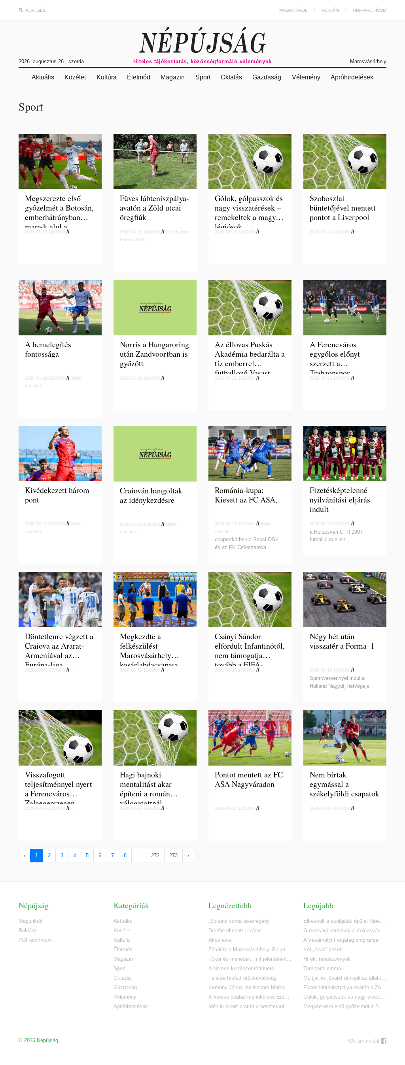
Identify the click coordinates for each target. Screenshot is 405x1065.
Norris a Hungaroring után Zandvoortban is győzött (154, 354)
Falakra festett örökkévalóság (242, 978)
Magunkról (293, 10)
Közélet (75, 77)
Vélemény (306, 77)
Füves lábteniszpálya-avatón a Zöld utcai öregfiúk (154, 208)
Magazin (173, 77)
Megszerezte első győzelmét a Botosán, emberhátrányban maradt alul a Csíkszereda (59, 211)
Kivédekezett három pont (57, 495)
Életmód (138, 77)
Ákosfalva (219, 940)
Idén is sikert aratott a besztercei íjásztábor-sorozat (249, 1006)
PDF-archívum (369, 10)
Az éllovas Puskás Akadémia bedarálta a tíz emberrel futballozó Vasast (250, 357)
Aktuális (43, 77)
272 (155, 855)
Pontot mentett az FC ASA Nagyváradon (249, 779)
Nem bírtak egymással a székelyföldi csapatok (344, 784)
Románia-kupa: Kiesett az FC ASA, (246, 495)
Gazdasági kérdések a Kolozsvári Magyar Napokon (344, 930)
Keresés (35, 10)
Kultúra (107, 77)
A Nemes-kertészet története (241, 968)
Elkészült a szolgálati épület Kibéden (344, 921)
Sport (202, 77)
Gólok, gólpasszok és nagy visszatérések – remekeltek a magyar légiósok (249, 211)
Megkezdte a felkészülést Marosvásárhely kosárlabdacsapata (149, 649)
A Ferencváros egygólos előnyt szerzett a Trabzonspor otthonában (335, 357)
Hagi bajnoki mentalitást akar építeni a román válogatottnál (146, 787)
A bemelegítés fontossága (48, 349)
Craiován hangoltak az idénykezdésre (151, 495)
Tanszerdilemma (322, 968)
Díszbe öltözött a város (235, 930)
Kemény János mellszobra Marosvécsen (249, 987)
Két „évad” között (323, 949)
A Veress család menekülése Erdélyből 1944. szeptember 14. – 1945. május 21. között (249, 997)
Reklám (330, 10)
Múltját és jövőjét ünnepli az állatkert (344, 978)
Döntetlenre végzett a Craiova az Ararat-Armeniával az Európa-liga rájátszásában (59, 649)
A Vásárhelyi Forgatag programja (340, 940)
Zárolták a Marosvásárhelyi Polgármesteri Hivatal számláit (249, 949)
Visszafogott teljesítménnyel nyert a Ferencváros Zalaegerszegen (58, 787)
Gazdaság (266, 77)
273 (173, 855)
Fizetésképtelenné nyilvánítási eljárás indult (340, 499)
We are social (364, 1041)
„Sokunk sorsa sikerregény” (239, 921)
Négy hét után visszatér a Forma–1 (342, 641)
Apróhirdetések (352, 77)
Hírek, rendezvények (327, 959)
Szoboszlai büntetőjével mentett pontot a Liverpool (343, 208)
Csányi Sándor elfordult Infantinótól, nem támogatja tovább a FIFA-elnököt (250, 649)
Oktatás (231, 77)
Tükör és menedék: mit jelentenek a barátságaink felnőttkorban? (249, 959)
